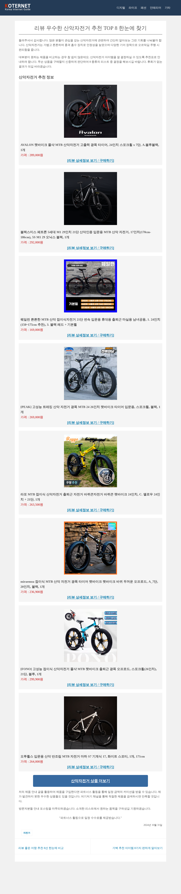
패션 (143, 7)
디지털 (121, 7)
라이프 (133, 7)
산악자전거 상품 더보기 (90, 781)
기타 (167, 7)
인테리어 (155, 7)
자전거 (26, 832)
